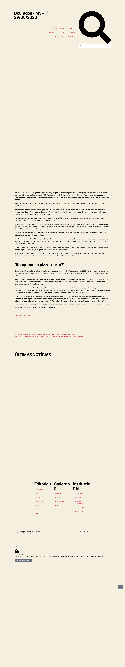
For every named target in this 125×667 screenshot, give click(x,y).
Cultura (57, 498)
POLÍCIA (62, 33)
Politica (38, 497)
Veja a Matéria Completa (23, 315)
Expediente (79, 494)
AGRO (54, 37)
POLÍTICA (52, 33)
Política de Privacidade (79, 502)
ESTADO (71, 29)
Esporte (58, 494)
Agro (37, 505)
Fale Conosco (79, 507)
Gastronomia (59, 502)
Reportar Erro (79, 511)
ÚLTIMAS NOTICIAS (58, 29)
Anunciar (78, 498)
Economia (39, 501)
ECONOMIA (72, 33)
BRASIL (61, 37)
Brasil (38, 509)
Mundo (38, 513)
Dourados (39, 490)
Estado (38, 493)
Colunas (58, 505)
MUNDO (70, 37)
